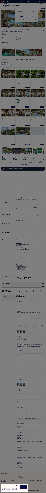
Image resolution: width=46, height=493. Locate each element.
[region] (14, 488)
